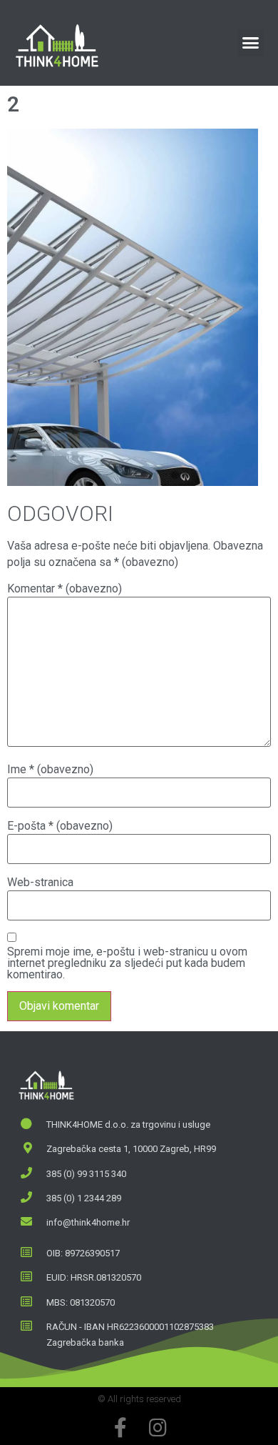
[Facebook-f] (120, 1428)
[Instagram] (158, 1428)
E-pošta (60, 826)
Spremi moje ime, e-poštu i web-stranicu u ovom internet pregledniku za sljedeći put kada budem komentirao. (127, 963)
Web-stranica (40, 882)
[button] (250, 42)
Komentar (64, 589)
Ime (50, 769)
